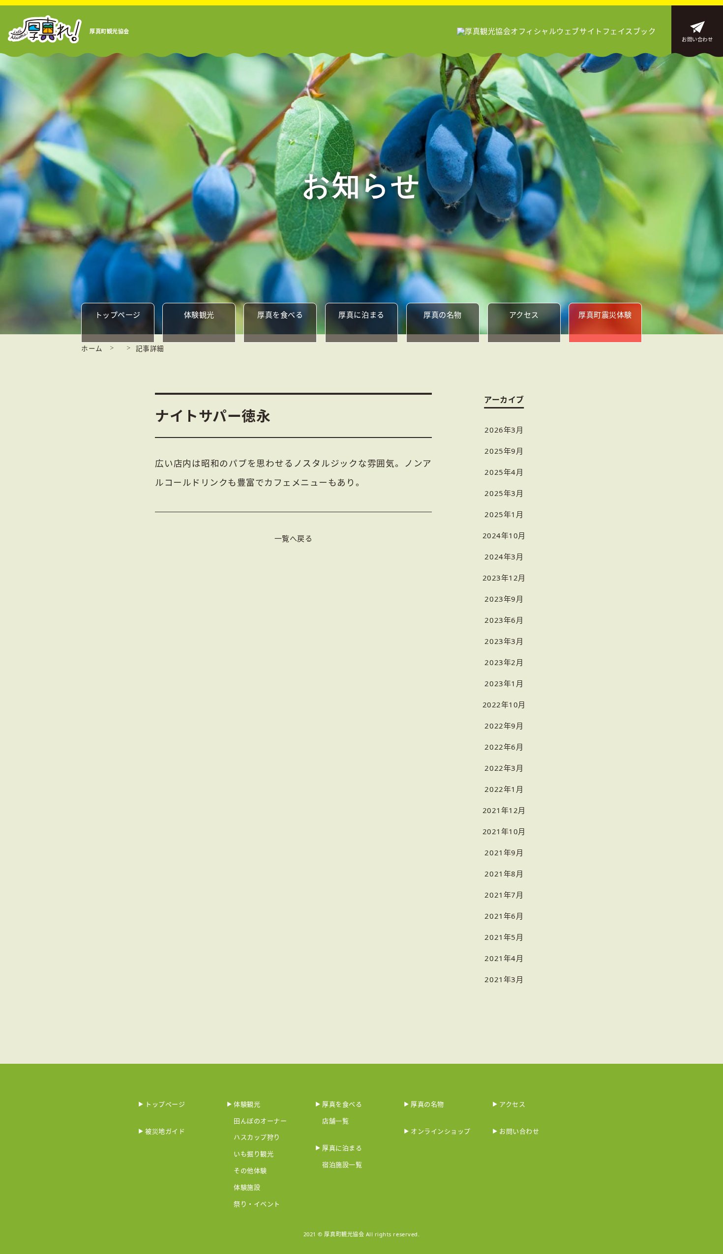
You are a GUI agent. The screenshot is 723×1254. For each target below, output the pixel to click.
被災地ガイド (165, 1131)
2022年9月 (503, 725)
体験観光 (199, 315)
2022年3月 (503, 768)
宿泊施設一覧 (342, 1164)
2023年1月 (503, 683)
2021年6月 (503, 916)
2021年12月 (504, 810)
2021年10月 (504, 831)
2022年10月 (504, 704)
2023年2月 (503, 662)
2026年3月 (503, 430)
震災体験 (605, 315)
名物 (442, 315)
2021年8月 (503, 873)
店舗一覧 (335, 1120)
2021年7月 (503, 895)
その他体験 (250, 1170)
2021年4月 (503, 958)
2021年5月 (503, 937)
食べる (280, 315)
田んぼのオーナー (260, 1120)
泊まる (361, 315)
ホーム (92, 348)
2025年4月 (503, 472)
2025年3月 (503, 493)
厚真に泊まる (342, 1147)
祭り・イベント (257, 1203)
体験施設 (247, 1187)
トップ (118, 315)
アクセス (524, 315)
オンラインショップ (441, 1131)
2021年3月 (503, 979)
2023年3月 (503, 641)
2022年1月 (503, 789)
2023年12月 (504, 578)
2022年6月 (503, 747)
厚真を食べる (342, 1104)
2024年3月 (503, 556)
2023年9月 (503, 599)
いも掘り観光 (253, 1153)
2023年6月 (503, 620)
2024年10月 (504, 535)
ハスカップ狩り (257, 1137)
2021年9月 (503, 852)
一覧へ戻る (293, 538)
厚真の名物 (427, 1104)
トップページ (165, 1104)
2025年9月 (503, 451)
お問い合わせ (697, 39)
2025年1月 (503, 514)
